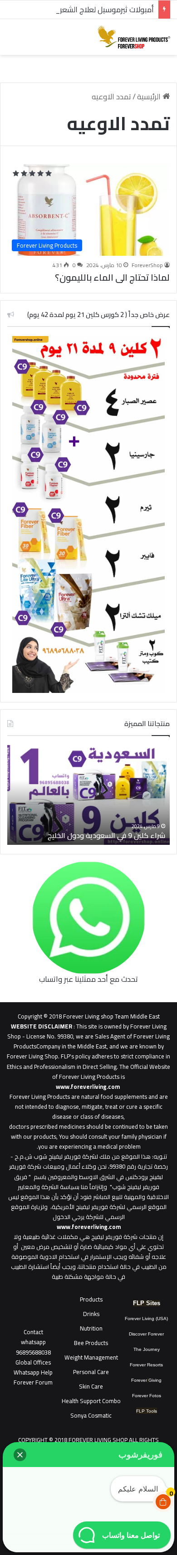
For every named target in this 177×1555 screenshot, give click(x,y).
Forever (139, 1380)
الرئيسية (149, 96)
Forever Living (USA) (146, 1318)
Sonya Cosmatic (91, 1415)
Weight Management (91, 1357)
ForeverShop (147, 265)
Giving (155, 1380)
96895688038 (33, 1346)
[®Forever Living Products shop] (134, 37)
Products (91, 1299)
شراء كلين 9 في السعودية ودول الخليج (106, 835)
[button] (20, 1454)
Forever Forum (33, 1382)
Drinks (91, 1313)
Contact (33, 1331)
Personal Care (91, 1371)
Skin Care (91, 1386)
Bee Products (91, 1342)
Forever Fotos (146, 1395)
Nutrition (91, 1328)
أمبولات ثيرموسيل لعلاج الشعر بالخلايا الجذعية (83, 9)
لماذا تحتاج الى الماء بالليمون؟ (112, 277)
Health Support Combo (91, 1400)
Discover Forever (146, 1333)
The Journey (146, 1349)
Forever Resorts (146, 1364)
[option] (88, 795)
